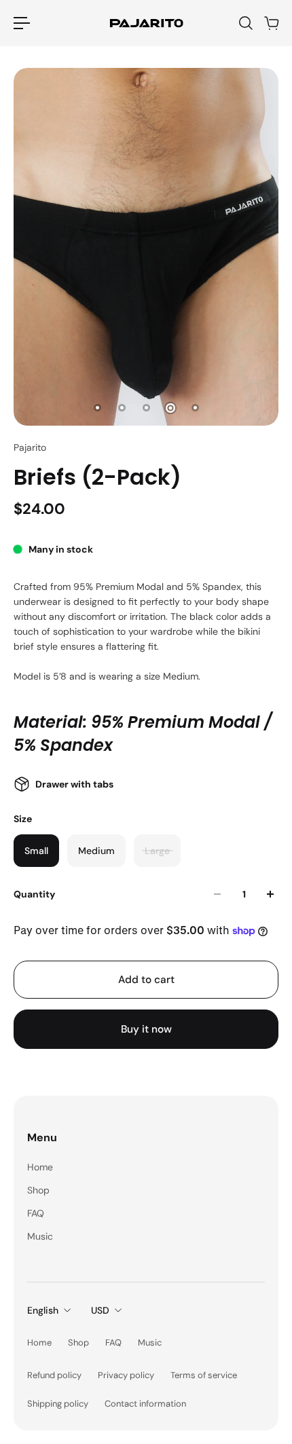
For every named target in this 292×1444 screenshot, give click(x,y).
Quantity (34, 894)
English (42, 1310)
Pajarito (30, 447)
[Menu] (21, 23)
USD (100, 1310)
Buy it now (146, 1029)
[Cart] (271, 23)
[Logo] (146, 23)
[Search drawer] (245, 23)
